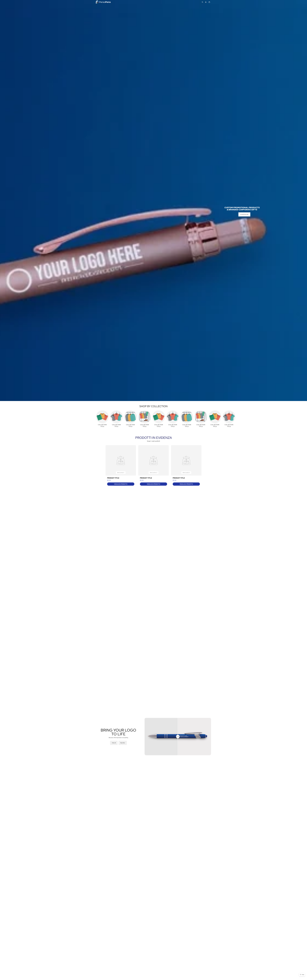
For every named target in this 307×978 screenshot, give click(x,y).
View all (114, 742)
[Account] (206, 2)
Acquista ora (244, 214)
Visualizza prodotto (120, 484)
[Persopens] (103, 2)
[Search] (202, 2)
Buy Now (122, 742)
